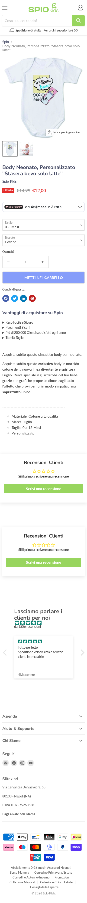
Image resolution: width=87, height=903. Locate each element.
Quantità (8, 251)
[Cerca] (78, 20)
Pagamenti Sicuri (17, 327)
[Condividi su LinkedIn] (23, 298)
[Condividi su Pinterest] (32, 298)
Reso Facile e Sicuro (19, 322)
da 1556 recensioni (27, 626)
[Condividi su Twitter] (14, 298)
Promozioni (62, 877)
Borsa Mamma (19, 872)
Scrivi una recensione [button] (43, 488)
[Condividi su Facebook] (5, 298)
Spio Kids (9, 181)
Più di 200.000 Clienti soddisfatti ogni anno (36, 332)
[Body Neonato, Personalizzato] (10, 148)
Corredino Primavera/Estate (53, 872)
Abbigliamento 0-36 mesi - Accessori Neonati (41, 867)
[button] (6, 652)
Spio (5, 42)
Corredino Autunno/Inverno (31, 877)
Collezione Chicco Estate (56, 882)
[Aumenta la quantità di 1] (43, 262)
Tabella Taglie (14, 338)
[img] (46, 623)
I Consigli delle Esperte (43, 887)
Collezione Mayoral (22, 882)
